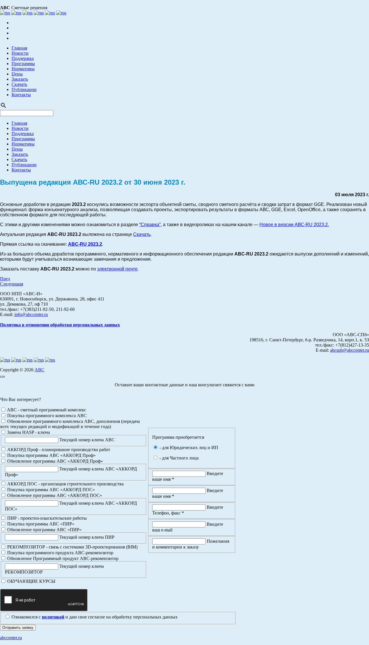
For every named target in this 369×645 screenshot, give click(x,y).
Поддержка (23, 58)
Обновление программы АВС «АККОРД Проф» (54, 461)
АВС (39, 369)
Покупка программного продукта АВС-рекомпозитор (59, 552)
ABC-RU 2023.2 (85, 244)
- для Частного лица (178, 457)
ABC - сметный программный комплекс (46, 409)
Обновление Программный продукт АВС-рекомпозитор (62, 558)
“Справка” (150, 224)
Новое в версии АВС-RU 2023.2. (294, 224)
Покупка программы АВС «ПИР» (40, 523)
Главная (19, 48)
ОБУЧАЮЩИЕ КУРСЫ (30, 581)
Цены (17, 73)
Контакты (21, 94)
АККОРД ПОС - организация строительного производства (65, 483)
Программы (23, 63)
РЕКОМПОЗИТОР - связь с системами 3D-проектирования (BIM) (72, 546)
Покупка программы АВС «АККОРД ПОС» (50, 489)
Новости (20, 53)
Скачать (19, 84)
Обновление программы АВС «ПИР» (44, 529)
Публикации (24, 89)
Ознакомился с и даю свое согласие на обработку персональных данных (94, 616)
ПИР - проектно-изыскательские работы (46, 518)
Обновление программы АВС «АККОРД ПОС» (54, 495)
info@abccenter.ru (31, 314)
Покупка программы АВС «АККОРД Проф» (51, 455)
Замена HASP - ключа (28, 432)
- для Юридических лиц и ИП (188, 447)
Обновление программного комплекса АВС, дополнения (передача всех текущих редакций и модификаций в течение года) (70, 424)
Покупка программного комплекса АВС (46, 415)
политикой (53, 616)
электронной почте (117, 268)
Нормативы (23, 68)
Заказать (20, 79)
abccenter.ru (11, 637)
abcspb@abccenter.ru (349, 350)
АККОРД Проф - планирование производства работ (58, 449)
